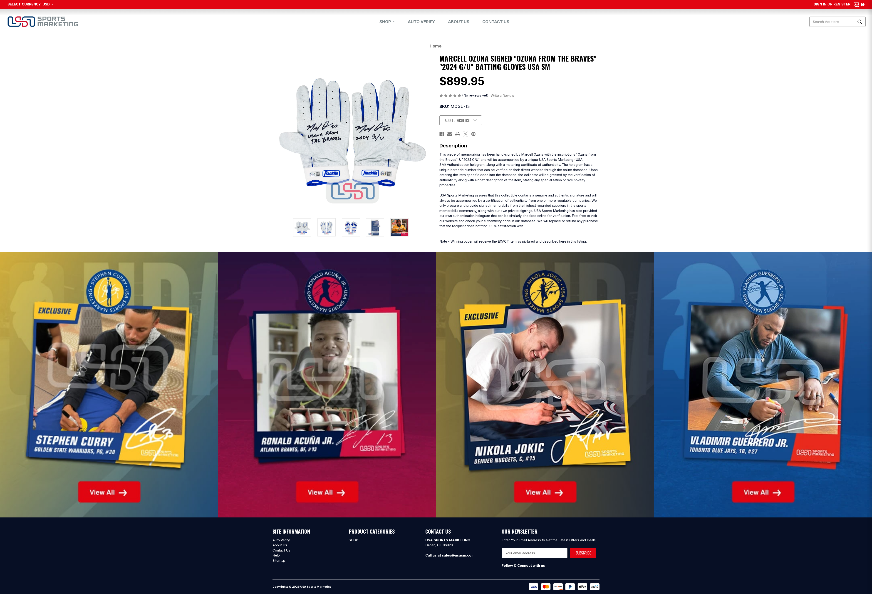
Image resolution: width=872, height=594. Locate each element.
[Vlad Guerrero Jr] (763, 384)
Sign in (820, 4)
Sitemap (278, 560)
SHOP (385, 21)
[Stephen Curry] (109, 384)
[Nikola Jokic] (545, 384)
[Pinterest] (473, 134)
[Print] (457, 134)
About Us (458, 21)
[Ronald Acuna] (327, 384)
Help (276, 555)
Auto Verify (421, 21)
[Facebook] (441, 134)
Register (841, 4)
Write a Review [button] (502, 95)
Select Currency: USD (29, 4)
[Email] (449, 134)
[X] (465, 134)
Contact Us (495, 21)
